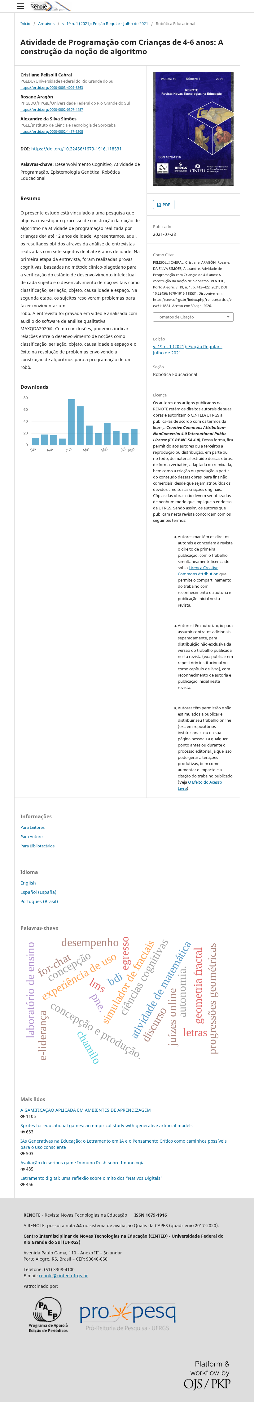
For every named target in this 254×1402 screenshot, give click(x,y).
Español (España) (38, 892)
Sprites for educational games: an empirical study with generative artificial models (106, 1125)
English (28, 883)
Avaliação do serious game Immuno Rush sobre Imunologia (82, 1163)
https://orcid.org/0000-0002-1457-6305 (51, 132)
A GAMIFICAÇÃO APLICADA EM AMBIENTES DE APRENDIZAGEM (85, 1110)
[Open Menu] (20, 6)
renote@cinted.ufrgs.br (63, 1276)
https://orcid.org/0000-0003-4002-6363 (51, 87)
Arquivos (46, 23)
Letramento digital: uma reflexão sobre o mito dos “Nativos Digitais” (91, 1178)
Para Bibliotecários (37, 846)
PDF (166, 204)
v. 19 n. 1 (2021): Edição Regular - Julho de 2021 (105, 23)
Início (25, 23)
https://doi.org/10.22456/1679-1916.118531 (76, 149)
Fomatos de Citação (175, 317)
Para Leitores (32, 827)
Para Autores (32, 836)
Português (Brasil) (39, 901)
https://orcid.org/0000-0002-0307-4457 (51, 109)
